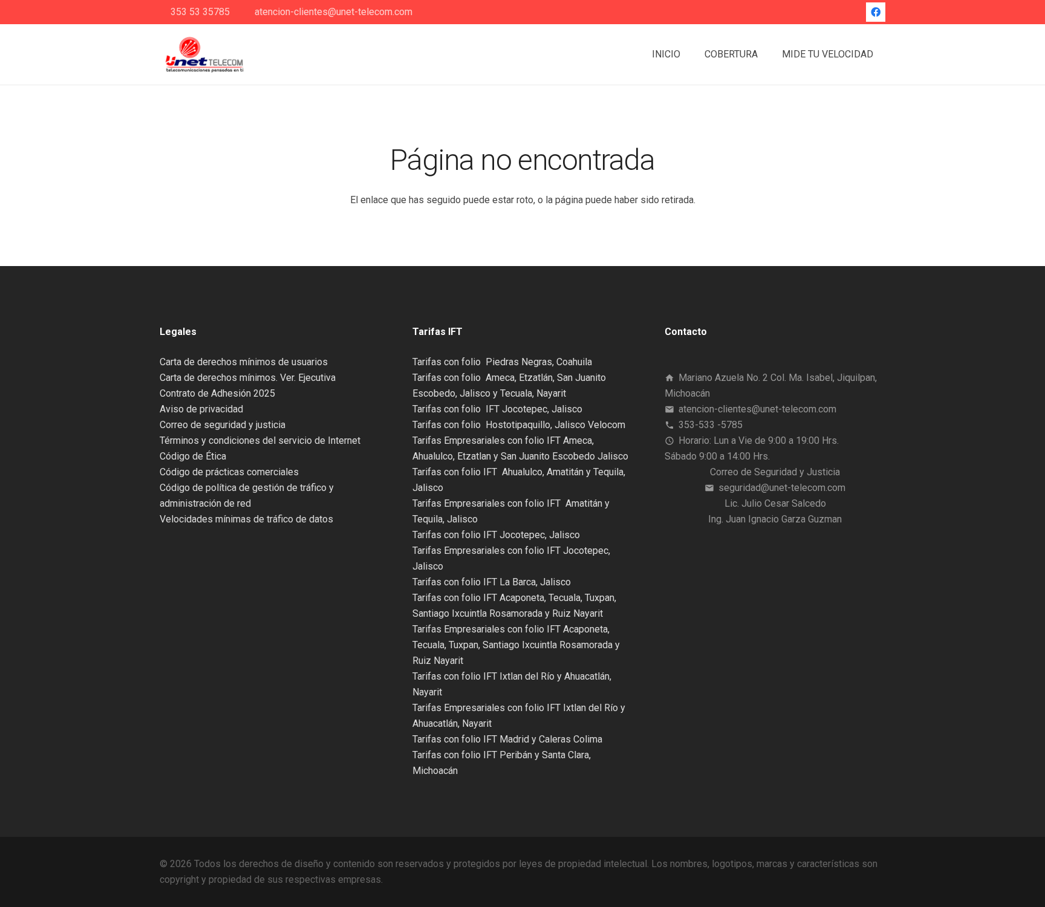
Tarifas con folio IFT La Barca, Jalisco (491, 582)
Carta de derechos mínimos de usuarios (244, 362)
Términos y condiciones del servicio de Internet (260, 440)
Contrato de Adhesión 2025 (217, 393)
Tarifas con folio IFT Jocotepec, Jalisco (497, 409)
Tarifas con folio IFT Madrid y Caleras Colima (507, 739)
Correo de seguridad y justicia (222, 425)
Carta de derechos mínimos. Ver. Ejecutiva (248, 377)
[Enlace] (204, 54)
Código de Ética (193, 456)
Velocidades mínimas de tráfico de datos (246, 519)
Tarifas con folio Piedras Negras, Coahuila (502, 362)
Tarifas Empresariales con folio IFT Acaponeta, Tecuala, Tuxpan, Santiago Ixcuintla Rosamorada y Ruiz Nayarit (516, 644)
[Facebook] (875, 12)
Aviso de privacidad (201, 409)
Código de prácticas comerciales (229, 472)
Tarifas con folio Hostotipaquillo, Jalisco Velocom (518, 425)
